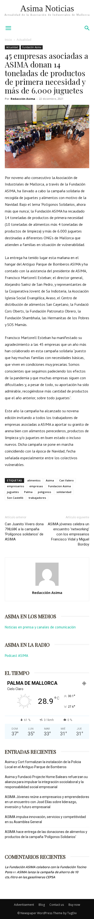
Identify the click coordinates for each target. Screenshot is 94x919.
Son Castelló (15, 497)
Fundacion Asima (59, 486)
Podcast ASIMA (16, 655)
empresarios (15, 486)
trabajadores (37, 497)
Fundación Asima (31, 47)
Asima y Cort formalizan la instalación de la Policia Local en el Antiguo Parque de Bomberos (43, 764)
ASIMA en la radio (27, 644)
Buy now (74, 905)
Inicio (8, 40)
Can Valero (66, 480)
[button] (87, 28)
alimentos (33, 480)
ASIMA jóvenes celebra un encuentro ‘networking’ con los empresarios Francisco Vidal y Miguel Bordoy (68, 534)
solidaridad (63, 492)
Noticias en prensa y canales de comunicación (40, 627)
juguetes (13, 492)
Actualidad (24, 40)
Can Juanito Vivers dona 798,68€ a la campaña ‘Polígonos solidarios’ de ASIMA (24, 531)
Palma (28, 492)
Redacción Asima (23, 98)
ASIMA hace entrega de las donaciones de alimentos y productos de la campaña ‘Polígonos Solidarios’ (46, 834)
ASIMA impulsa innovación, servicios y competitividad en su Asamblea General (45, 819)
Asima (50, 480)
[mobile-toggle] (8, 28)
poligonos (44, 492)
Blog (42, 905)
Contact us (56, 905)
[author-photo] (47, 586)
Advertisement (24, 905)
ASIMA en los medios (30, 616)
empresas (36, 486)
